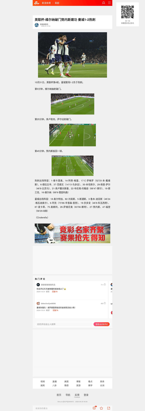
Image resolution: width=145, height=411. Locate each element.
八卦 (54, 385)
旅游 (78, 385)
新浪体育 (46, 2)
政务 (102, 381)
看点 (90, 381)
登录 (86, 394)
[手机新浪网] (36, 3)
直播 (54, 381)
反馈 (77, 394)
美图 (66, 381)
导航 (68, 394)
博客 (78, 381)
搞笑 (43, 385)
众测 (102, 385)
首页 (59, 394)
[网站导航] (109, 2)
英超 (57, 2)
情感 (66, 385)
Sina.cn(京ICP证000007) (66, 401)
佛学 (90, 385)
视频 (43, 381)
